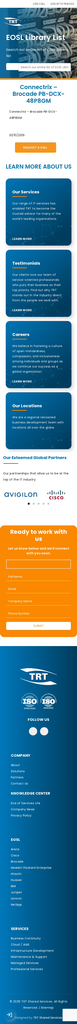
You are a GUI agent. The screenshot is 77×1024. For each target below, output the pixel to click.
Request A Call (35, 147)
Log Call (13, 1012)
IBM (13, 886)
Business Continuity (26, 938)
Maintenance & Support (29, 957)
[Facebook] (33, 731)
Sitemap (47, 1008)
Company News (23, 809)
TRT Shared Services (47, 1018)
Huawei (16, 880)
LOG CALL (39, 4)
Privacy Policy (21, 815)
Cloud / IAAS (20, 944)
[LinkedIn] (44, 731)
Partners (17, 777)
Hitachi (16, 874)
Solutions (18, 771)
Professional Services (27, 969)
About (15, 765)
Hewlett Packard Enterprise (31, 868)
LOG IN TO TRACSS (62, 4)
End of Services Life (25, 803)
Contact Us (19, 783)
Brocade (17, 862)
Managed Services (25, 963)
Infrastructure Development (32, 951)
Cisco (15, 855)
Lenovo (16, 898)
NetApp (16, 905)
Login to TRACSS (14, 1016)
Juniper (16, 892)
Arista (15, 849)
